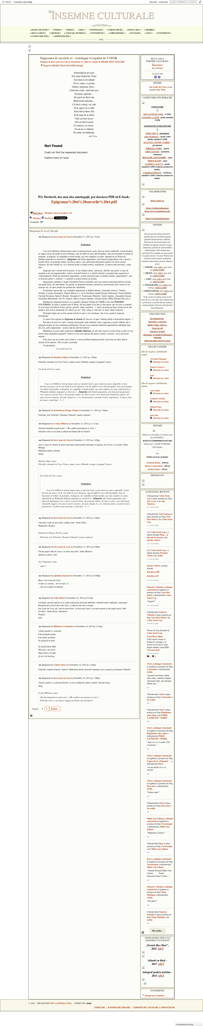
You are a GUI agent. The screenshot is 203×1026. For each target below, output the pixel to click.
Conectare (163, 2)
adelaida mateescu (62, 575)
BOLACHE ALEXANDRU (154, 157)
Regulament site (157, 318)
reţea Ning (160, 89)
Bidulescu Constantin (63, 626)
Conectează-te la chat (184, 1024)
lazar (152, 375)
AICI (160, 267)
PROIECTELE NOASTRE (113, 61)
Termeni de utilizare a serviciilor (153, 1007)
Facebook (49, 218)
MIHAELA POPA (154, 148)
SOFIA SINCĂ (152, 133)
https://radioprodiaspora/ (157, 208)
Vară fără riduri (158, 617)
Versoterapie (166, 823)
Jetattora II (152, 575)
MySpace (37, 218)
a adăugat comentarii (162, 663)
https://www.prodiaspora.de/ (157, 211)
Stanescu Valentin (155, 587)
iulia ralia (154, 415)
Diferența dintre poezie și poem (157, 340)
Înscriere (153, 2)
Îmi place (38, 213)
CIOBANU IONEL (157, 398)
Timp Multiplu (158, 917)
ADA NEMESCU (151, 136)
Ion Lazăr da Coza (59, 61)
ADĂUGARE (158, 269)
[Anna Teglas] (145, 394)
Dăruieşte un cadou (161, 361)
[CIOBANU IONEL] (145, 403)
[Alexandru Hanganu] (145, 363)
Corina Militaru (61, 423)
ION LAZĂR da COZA (153, 114)
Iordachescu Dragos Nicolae (66, 410)
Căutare (200, 2)
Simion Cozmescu (157, 367)
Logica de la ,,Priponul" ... (159, 761)
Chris (149, 663)
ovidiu (160, 555)
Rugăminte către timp (157, 733)
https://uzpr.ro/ (157, 200)
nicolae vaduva (153, 540)
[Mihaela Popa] (145, 411)
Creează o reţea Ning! (23, 2)
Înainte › (55, 708)
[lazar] (145, 379)
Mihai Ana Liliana (155, 818)
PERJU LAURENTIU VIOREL (157, 716)
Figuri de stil (157, 328)
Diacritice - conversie (157, 321)
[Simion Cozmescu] (145, 371)
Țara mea (151, 786)
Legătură (40, 237)
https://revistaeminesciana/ (157, 218)
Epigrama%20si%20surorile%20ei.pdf (84, 202)
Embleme (99, 1007)
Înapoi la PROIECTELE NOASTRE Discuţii (63, 65)
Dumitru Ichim (61, 357)
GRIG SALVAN (152, 151)
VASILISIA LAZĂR (150, 117)
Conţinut (31, 715)
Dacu (160, 763)
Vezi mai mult (153, 650)
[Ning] (6, 2)
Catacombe (152, 669)
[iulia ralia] (145, 419)
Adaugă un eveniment (154, 995)
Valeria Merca (60, 664)
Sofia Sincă (59, 597)
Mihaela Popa (155, 406)
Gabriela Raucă (153, 462)
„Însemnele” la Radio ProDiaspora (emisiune (157, 336)
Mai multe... (157, 930)
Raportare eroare (119, 1007)
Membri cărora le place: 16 (58, 212)
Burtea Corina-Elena (154, 465)
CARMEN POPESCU (152, 172)
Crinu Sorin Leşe (158, 532)
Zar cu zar (151, 501)
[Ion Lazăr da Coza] (33, 64)
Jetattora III (153, 571)
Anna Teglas (155, 390)
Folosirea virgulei (157, 331)
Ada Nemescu (165, 513)
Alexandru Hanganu (158, 358)
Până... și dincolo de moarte (157, 536)
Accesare (159, 68)
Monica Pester (154, 469)
